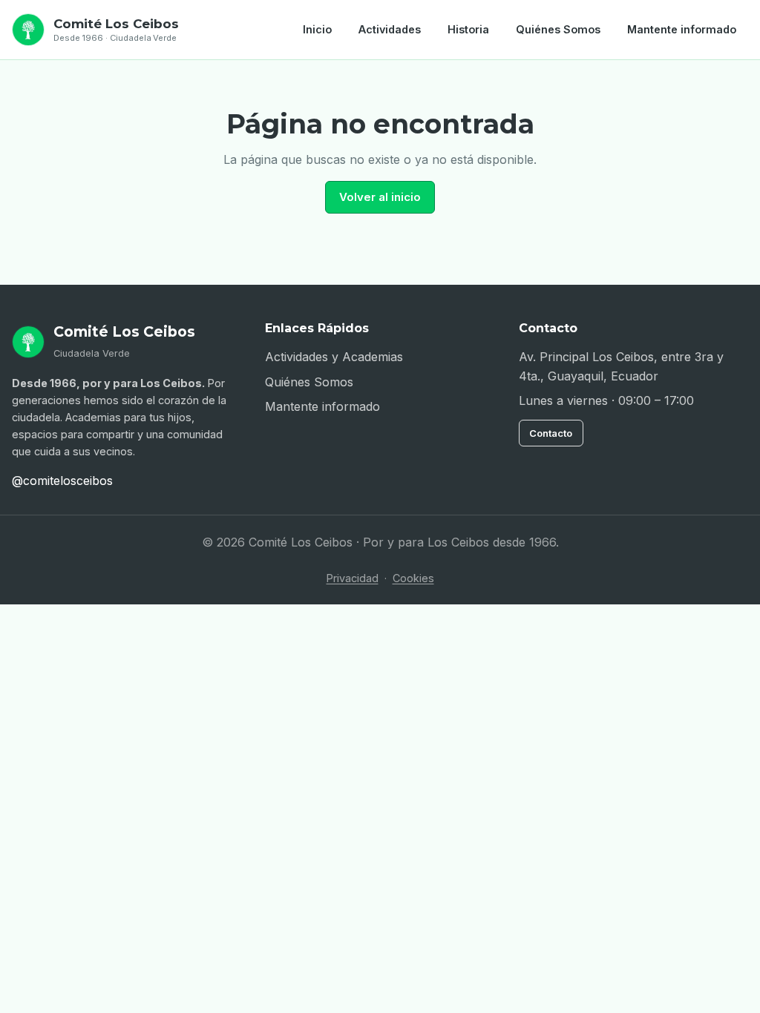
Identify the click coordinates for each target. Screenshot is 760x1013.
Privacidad (353, 578)
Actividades (389, 29)
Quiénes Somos (558, 29)
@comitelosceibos (62, 480)
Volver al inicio (380, 197)
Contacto (550, 433)
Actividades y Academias (334, 356)
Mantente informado (681, 29)
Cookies (413, 578)
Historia (468, 29)
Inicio (317, 29)
